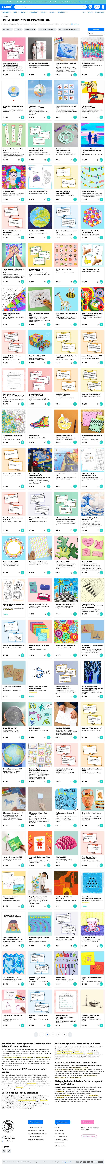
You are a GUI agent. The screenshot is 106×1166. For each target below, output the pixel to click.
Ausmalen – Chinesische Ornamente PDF (90, 231)
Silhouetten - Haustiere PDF (13, 813)
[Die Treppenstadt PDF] (14, 963)
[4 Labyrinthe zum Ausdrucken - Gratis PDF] (14, 590)
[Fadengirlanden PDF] (92, 177)
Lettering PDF (60, 977)
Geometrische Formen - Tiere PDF (39, 858)
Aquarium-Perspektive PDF (65, 604)
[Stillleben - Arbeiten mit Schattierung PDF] (92, 1001)
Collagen (29, 1057)
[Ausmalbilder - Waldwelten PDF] (14, 421)
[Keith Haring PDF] (40, 714)
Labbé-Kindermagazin (35, 1136)
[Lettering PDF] (66, 963)
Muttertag (90, 1053)
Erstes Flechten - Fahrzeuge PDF (91, 978)
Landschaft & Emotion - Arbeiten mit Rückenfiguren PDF (91, 150)
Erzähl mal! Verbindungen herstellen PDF (64, 769)
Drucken (63, 1069)
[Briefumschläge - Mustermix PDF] (92, 421)
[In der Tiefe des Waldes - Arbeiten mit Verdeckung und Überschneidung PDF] (92, 673)
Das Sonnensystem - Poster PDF (39, 938)
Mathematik (19, 1087)
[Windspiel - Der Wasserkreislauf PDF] (40, 92)
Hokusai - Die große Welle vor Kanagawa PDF (92, 518)
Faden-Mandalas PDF (10, 562)
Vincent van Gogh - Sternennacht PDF (36, 474)
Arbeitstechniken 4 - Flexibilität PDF (36, 270)
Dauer (17, 29)
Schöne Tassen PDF (89, 938)
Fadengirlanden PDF (89, 191)
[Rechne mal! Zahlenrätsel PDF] (14, 632)
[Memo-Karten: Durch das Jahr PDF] (66, 92)
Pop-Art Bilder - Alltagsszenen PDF (88, 107)
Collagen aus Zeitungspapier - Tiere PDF (66, 314)
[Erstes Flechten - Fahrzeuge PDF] (92, 963)
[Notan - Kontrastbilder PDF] (14, 843)
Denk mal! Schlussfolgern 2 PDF (38, 1016)
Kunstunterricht (31, 1083)
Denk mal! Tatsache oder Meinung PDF (11, 231)
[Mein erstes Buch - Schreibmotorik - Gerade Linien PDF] (66, 1001)
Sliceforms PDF (61, 857)
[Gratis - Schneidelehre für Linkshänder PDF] (40, 673)
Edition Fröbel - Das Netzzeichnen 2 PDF (89, 474)
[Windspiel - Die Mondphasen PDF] (14, 92)
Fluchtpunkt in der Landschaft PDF (66, 474)
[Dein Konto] (97, 7)
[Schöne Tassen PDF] (92, 924)
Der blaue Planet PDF (36, 231)
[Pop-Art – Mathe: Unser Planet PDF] (14, 299)
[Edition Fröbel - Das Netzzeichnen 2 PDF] (92, 460)
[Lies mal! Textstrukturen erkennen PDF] (14, 342)
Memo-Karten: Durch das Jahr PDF (66, 107)
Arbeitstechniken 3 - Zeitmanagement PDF (63, 687)
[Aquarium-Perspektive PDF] (66, 590)
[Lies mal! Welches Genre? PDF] (40, 504)
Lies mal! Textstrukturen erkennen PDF (11, 356)
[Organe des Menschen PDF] (40, 49)
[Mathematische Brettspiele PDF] (66, 799)
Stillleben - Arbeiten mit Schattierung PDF (90, 1016)
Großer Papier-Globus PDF (12, 769)
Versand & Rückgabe (61, 1139)
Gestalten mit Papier (80, 1069)
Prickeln (79, 1067)
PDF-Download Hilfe (61, 1136)
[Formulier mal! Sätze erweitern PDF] (66, 380)
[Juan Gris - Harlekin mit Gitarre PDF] (66, 883)
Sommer (64, 1051)
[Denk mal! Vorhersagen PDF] (92, 714)
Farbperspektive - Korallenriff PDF (66, 64)
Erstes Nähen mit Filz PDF (38, 604)
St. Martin (73, 1053)
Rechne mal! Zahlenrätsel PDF (13, 645)
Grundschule (43, 1100)
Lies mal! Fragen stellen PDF (92, 356)
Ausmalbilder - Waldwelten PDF (12, 436)
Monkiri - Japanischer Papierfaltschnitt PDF (63, 149)
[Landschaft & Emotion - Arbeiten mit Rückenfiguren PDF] (92, 135)
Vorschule (33, 1100)
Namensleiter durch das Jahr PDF (13, 149)
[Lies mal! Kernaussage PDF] (66, 924)
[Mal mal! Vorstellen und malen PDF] (66, 217)
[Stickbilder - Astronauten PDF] (14, 673)
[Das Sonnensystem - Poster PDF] (40, 924)
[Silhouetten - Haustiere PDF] (14, 799)
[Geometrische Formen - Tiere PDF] (40, 843)
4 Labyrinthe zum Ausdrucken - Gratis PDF (13, 605)
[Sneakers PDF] (40, 421)
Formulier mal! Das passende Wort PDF (13, 518)
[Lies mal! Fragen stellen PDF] (92, 342)
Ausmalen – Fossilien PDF (38, 191)
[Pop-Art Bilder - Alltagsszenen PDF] (92, 92)
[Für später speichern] (19, 75)
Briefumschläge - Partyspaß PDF (39, 646)
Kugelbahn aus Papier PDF (38, 897)
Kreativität (63, 1077)
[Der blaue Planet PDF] (40, 217)
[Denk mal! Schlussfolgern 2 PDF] (40, 1001)
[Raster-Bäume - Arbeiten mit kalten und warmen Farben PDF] (14, 255)
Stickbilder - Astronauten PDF (12, 687)
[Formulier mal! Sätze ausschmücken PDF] (66, 177)
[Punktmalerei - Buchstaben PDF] (14, 1001)
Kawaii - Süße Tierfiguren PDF (64, 270)
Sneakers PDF (34, 435)
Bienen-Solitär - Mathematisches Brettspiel (91, 897)
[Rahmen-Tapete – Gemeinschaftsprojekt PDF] (40, 755)
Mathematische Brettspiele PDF (65, 814)
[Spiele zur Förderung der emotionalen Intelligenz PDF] (14, 924)
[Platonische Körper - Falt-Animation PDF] (40, 799)
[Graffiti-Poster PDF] (92, 49)
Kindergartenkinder (23, 1100)
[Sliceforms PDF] (66, 843)
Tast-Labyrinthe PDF (63, 728)
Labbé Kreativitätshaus (35, 1127)
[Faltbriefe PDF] (92, 548)
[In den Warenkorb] (22, 74)
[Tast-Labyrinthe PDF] (66, 714)
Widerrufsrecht (59, 1143)
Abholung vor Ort (60, 1146)
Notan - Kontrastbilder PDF (12, 857)
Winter (77, 1051)
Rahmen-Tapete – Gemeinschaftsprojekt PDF (38, 769)
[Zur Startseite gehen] (7, 6)
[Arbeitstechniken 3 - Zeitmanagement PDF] (66, 673)
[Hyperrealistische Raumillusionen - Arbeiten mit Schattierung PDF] (92, 590)
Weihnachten (66, 1053)
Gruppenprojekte (65, 1095)
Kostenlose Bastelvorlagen (36, 1139)
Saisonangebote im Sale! (86, 2)
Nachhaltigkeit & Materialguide (37, 1133)
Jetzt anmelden (89, 1136)
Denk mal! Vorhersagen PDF (92, 728)
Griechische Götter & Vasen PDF (91, 814)
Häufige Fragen (59, 1130)
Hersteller (6, 29)
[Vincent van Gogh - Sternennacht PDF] (40, 460)
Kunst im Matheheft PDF (37, 562)
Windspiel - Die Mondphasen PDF (13, 107)
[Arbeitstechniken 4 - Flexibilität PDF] (40, 255)
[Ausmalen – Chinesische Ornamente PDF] (92, 217)
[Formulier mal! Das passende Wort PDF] (14, 504)
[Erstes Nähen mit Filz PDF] (40, 590)
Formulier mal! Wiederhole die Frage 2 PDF (66, 356)
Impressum (38, 1162)
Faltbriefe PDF (87, 562)
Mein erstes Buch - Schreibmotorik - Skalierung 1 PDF (13, 395)
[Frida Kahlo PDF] (14, 177)
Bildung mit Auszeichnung (36, 1130)
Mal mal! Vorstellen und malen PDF (66, 231)
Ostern (59, 1053)
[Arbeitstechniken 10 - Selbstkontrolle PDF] (40, 380)
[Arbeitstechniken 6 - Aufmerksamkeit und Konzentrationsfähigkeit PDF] (14, 49)
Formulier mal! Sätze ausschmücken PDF (63, 192)
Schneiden (73, 1067)
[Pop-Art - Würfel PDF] (40, 342)
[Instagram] (4, 1151)
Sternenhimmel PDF (10, 728)
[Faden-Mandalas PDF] (14, 548)
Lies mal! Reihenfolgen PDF (91, 394)
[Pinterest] (9, 1151)
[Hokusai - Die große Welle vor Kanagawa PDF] (92, 504)
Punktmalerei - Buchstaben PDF (12, 1016)
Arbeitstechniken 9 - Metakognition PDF (36, 149)
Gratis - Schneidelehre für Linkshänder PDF (38, 687)
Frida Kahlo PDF (8, 191)
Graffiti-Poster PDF (88, 63)
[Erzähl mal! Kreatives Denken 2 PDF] (92, 755)
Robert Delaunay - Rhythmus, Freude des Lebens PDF (92, 314)
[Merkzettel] (90, 7)
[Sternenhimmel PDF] (14, 714)
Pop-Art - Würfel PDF (37, 356)
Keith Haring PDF (35, 728)
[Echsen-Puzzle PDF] (66, 548)
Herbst (70, 1051)
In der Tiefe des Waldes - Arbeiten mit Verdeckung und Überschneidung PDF (92, 688)
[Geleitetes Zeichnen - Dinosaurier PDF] (14, 883)
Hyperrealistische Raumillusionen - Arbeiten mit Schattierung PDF (92, 605)
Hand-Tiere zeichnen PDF (91, 269)
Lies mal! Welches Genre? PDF (38, 518)
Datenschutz (50, 1162)
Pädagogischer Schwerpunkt (68, 29)
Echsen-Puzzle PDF (62, 562)
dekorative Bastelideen (42, 1057)
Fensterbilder (8, 1057)
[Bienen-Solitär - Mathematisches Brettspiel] (92, 883)
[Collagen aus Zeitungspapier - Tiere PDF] (66, 299)
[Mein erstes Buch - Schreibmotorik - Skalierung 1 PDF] (14, 380)
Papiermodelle (17, 1057)
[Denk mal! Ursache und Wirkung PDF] (40, 963)
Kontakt (57, 1127)
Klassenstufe (29, 29)
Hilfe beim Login (59, 1133)
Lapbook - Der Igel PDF (64, 435)
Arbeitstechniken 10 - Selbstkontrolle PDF (36, 395)
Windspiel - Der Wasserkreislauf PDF (36, 107)
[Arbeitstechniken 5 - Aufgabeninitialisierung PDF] (66, 504)
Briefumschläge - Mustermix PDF (92, 436)
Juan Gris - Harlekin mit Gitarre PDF (64, 897)
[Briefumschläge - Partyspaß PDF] (40, 632)
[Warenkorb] (103, 7)
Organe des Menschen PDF (38, 63)
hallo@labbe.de (8, 1141)
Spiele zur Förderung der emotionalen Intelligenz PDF (13, 938)
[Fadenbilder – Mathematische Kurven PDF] (92, 632)
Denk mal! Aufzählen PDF (12, 474)
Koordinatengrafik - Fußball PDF (39, 314)
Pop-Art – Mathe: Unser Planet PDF (11, 314)
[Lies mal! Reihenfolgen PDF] (92, 380)
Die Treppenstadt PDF (10, 977)
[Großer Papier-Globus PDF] (14, 755)
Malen (68, 1069)
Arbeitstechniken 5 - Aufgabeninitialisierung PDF (65, 518)
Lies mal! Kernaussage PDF (65, 938)
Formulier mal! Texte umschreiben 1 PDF (89, 858)
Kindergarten (60, 1097)
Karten (24, 1057)
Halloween (80, 1053)
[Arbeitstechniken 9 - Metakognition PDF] (40, 135)
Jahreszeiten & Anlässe (46, 29)
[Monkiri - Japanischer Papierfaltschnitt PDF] (66, 135)
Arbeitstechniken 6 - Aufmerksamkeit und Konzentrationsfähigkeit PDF (13, 65)
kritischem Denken (75, 1077)
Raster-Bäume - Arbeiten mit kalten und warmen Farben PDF (13, 270)
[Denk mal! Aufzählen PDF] (14, 460)
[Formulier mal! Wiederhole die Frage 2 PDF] (66, 342)
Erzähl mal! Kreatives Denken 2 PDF (92, 769)
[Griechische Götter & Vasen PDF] (92, 799)
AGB (44, 1162)
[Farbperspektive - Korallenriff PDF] (66, 49)
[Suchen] (84, 7)
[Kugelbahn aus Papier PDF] (40, 883)
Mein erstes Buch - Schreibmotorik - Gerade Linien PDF (64, 1017)
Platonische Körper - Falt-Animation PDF (38, 814)
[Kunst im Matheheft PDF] (40, 548)
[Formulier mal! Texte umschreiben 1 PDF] (92, 843)
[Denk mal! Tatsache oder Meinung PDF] (14, 217)
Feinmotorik (86, 1075)
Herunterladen (9, 609)
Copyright (57, 1162)
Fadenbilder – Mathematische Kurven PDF (92, 646)
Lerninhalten (60, 1091)
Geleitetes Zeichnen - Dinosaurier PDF (10, 897)
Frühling (59, 1051)
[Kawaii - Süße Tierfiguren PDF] (66, 255)
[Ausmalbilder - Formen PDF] (66, 632)
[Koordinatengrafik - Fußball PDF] (40, 299)
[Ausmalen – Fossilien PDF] (40, 177)
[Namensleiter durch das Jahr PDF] (14, 135)
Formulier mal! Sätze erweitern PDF (63, 395)
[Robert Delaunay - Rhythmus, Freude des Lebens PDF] (92, 299)
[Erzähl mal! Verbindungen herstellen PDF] (66, 755)
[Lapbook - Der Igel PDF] (66, 421)
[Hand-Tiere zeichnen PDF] (92, 255)
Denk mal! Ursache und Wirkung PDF (37, 978)
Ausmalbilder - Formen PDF (65, 645)
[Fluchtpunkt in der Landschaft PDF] (66, 460)
